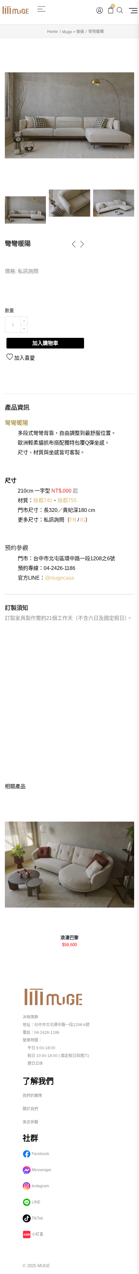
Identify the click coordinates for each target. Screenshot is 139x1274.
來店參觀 (30, 1122)
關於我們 (30, 1109)
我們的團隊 (32, 1095)
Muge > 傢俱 (73, 32)
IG (82, 520)
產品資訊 (17, 407)
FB (73, 520)
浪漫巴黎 (69, 937)
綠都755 (67, 500)
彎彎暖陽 (18, 243)
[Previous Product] (73, 245)
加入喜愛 (24, 358)
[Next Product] (82, 245)
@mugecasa (59, 578)
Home (52, 31)
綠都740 (42, 500)
